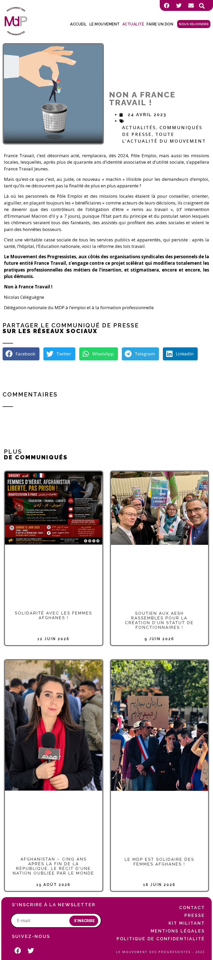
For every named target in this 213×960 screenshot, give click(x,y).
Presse (194, 915)
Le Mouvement (104, 24)
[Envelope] (190, 5)
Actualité (133, 24)
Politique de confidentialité (161, 938)
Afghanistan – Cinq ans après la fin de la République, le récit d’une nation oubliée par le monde (53, 866)
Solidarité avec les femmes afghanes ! (53, 615)
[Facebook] (166, 5)
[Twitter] (178, 5)
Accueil (78, 24)
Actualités (139, 127)
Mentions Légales (178, 931)
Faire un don (160, 24)
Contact (192, 907)
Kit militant (187, 923)
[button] (202, 6)
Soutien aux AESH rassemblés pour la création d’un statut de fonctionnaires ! (159, 620)
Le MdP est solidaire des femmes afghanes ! (159, 861)
